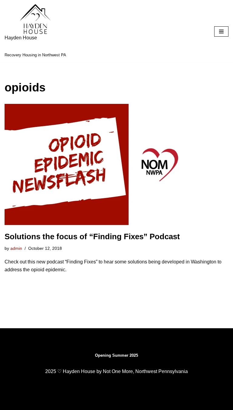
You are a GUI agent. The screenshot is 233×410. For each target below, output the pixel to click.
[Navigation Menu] (221, 31)
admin (16, 248)
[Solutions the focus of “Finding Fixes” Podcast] (116, 164)
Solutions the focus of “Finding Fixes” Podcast (92, 236)
